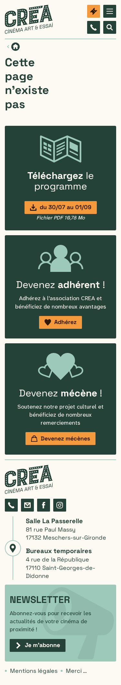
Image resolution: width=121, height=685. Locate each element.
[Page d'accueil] (29, 19)
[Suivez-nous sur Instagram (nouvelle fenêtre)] (59, 505)
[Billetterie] (93, 11)
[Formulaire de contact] (27, 505)
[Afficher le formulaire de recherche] (109, 27)
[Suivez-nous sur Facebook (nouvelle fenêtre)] (43, 505)
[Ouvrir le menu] (109, 11)
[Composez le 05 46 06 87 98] (93, 27)
